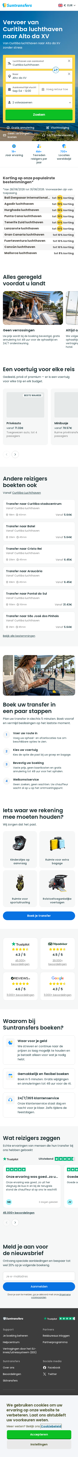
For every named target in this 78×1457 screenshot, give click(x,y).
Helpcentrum (11, 1342)
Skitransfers (10, 1380)
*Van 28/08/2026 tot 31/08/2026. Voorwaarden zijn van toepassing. (38, 191)
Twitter (52, 1374)
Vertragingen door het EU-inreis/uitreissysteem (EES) (20, 1350)
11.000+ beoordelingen (20, 995)
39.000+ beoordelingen (57, 962)
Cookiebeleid (51, 1426)
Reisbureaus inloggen (56, 1335)
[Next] (15, 454)
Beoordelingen (12, 1374)
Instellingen (39, 1444)
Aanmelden (39, 1286)
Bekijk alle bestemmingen (19, 636)
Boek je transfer (39, 916)
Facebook (54, 1367)
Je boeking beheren (15, 1335)
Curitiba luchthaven (26, 493)
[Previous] (6, 454)
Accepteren (39, 1434)
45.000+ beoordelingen (20, 962)
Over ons (8, 1367)
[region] (39, 1426)
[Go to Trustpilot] (59, 1319)
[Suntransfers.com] (17, 5)
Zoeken (39, 114)
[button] (69, 61)
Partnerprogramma (55, 1342)
